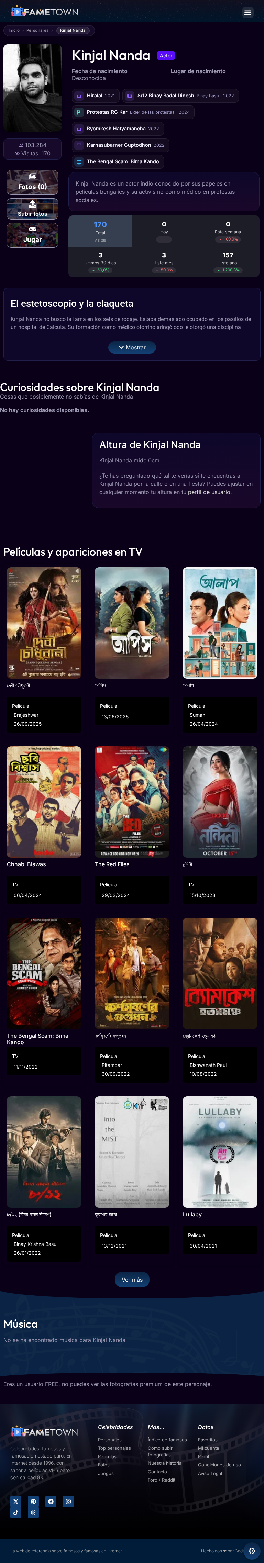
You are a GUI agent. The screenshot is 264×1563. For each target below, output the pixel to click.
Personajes (37, 31)
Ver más (132, 1279)
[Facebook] (50, 1501)
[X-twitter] (15, 1501)
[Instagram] (68, 1501)
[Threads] (33, 1512)
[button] (248, 12)
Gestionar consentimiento (252, 1551)
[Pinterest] (33, 1501)
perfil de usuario (209, 492)
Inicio (14, 31)
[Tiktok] (15, 1512)
